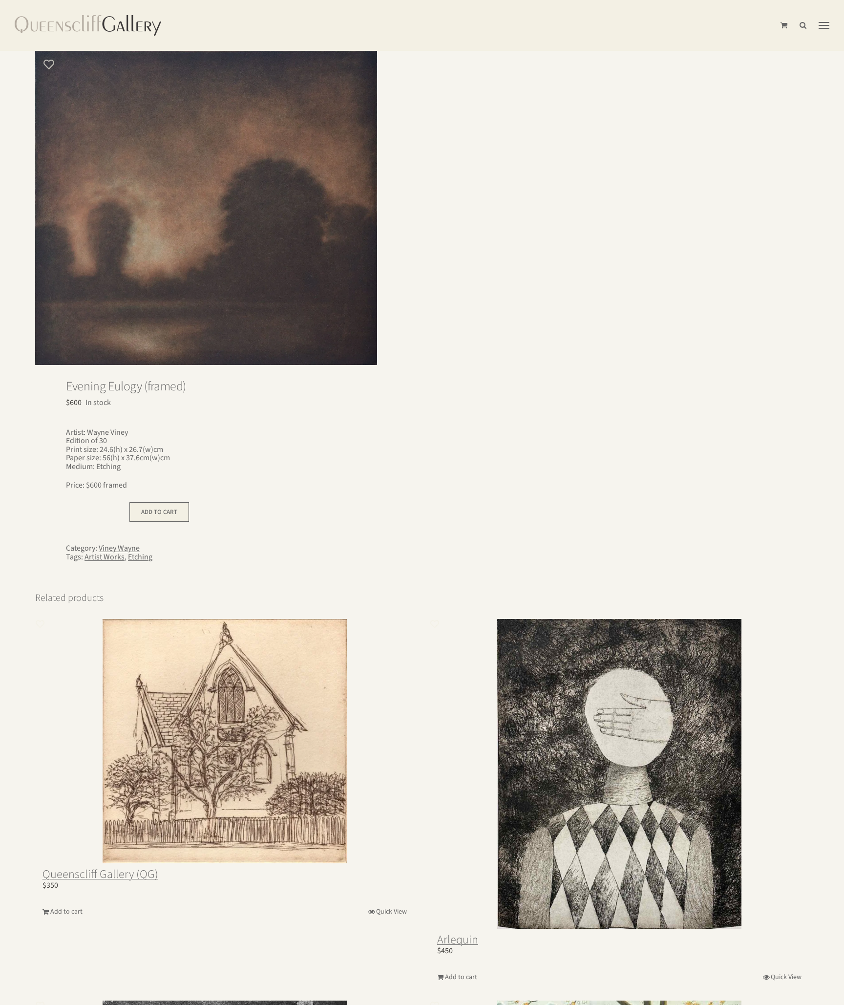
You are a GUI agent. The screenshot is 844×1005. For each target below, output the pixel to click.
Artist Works (104, 557)
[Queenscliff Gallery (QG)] (224, 741)
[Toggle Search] (803, 25)
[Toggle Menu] (824, 25)
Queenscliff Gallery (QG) (100, 874)
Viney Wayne (119, 548)
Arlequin (457, 939)
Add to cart (159, 512)
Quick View (391, 912)
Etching (140, 557)
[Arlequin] (619, 774)
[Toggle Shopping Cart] (784, 25)
